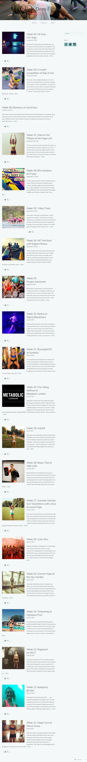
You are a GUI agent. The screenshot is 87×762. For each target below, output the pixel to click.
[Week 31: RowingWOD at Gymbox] (8, 378)
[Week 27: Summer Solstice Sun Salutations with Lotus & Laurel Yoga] (8, 530)
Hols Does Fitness (43, 9)
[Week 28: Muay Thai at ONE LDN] (8, 492)
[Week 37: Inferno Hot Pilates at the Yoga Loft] (8, 162)
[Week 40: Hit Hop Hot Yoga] (8, 61)
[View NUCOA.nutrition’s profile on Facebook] (66, 44)
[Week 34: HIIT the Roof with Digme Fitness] (8, 269)
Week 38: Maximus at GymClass (19, 107)
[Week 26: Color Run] (8, 565)
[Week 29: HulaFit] (8, 454)
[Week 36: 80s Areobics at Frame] (8, 199)
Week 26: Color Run (37, 539)
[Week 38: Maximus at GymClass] (8, 126)
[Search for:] (74, 33)
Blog (53, 22)
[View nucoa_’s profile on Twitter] (70, 44)
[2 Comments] (5, 640)
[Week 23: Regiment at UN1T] (8, 678)
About (34, 22)
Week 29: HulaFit (36, 428)
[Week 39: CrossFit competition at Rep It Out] (8, 99)
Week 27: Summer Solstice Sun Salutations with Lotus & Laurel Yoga (41, 504)
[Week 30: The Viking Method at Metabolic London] (8, 419)
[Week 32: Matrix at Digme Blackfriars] (8, 340)
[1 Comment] (5, 492)
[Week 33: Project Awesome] (8, 305)
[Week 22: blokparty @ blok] (8, 714)
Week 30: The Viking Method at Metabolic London (38, 390)
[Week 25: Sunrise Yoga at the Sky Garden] (8, 603)
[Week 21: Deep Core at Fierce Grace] (8, 752)
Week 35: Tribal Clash (38, 208)
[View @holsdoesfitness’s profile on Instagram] (74, 44)
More (51, 56)
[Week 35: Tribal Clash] (32, 232)
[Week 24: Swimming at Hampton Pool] (8, 640)
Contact (44, 22)
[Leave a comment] (5, 61)
